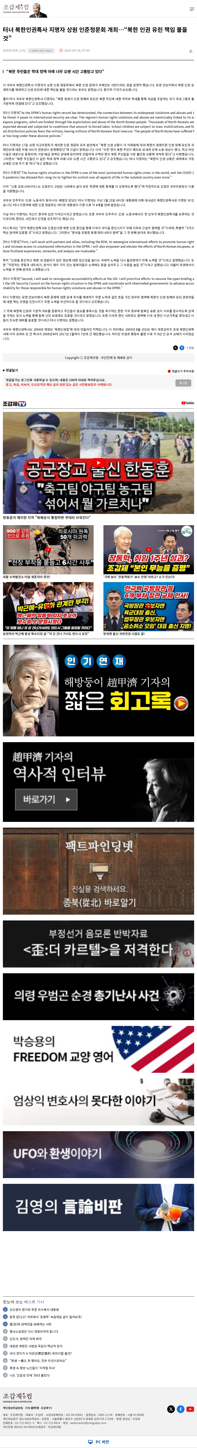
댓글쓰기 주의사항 (183, 371)
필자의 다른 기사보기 (41, 50)
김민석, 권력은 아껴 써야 (26, 1338)
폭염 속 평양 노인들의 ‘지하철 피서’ (32, 1368)
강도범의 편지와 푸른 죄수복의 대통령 (34, 1309)
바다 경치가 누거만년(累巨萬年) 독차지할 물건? (41, 1353)
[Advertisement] (98, 1264)
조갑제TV (46, 1408)
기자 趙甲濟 (32, 1408)
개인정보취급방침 (13, 1408)
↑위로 (190, 348)
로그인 (183, 383)
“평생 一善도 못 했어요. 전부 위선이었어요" (38, 1360)
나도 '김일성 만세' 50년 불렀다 (29, 1375)
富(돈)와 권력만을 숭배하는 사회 (31, 1324)
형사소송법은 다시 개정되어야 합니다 (34, 1331)
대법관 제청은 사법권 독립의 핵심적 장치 (36, 1346)
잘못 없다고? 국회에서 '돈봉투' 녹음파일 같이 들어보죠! (46, 1316)
